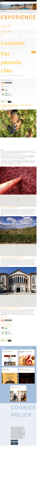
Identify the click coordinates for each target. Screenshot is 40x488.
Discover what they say (5, 27)
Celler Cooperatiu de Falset (13, 309)
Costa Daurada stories (5, 26)
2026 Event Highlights (7, 351)
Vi (13, 165)
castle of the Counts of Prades (25, 258)
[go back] (17, 107)
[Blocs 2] (18, 230)
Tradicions (23, 370)
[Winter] (20, 36)
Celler (15, 165)
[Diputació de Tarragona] (18, 1)
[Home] (18, 13)
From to (9, 350)
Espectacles (28, 370)
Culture (3, 352)
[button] (2, 7)
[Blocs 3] (18, 281)
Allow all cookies (14, 440)
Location (13, 43)
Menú (1, 1)
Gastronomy (7, 370)
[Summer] (2, 36)
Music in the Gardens (15, 387)
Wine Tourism (21, 165)
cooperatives (19, 212)
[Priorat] (18, 123)
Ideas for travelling (5, 25)
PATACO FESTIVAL (5, 369)
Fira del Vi (17, 155)
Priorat (11, 165)
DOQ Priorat (7, 165)
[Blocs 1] (18, 181)
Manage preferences (14, 443)
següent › (33, 348)
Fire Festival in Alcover (24, 369)
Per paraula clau (11, 62)
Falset (18, 165)
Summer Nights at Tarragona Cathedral (25, 352)
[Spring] (29, 36)
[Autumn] (11, 36)
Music (20, 353)
